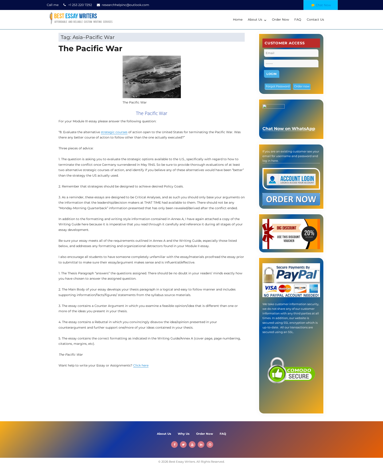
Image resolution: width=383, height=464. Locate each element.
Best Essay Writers (182, 461)
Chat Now (323, 5)
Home (237, 19)
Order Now (280, 19)
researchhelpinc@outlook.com (125, 5)
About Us (255, 19)
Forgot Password (278, 86)
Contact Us (315, 19)
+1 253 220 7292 (80, 5)
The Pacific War (90, 48)
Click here (141, 365)
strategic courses (114, 132)
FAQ (297, 19)
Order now (301, 86)
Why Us (184, 433)
